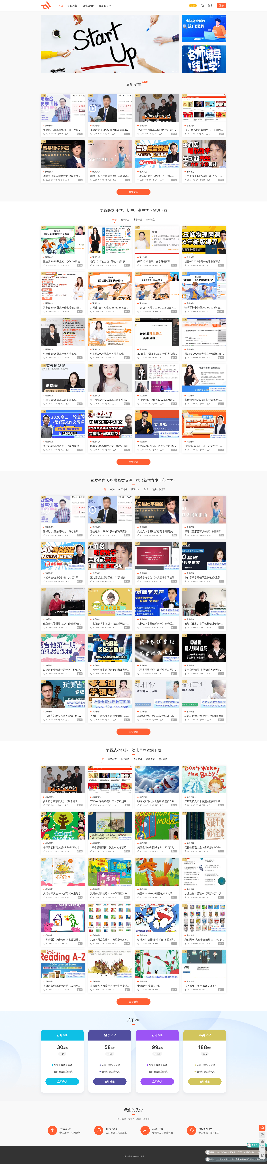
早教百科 (137, 759)
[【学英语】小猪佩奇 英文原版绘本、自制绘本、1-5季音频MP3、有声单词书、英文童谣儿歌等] (63, 918)
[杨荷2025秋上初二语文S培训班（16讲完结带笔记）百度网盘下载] (110, 240)
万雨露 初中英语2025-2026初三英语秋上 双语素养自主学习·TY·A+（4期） (109, 307)
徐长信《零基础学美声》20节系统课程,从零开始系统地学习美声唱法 (156, 623)
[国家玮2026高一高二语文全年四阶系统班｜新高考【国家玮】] (204, 424)
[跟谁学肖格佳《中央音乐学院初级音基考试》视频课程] (157, 556)
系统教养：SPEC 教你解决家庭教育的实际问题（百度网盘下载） (110, 129)
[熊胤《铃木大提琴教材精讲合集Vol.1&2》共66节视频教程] (204, 602)
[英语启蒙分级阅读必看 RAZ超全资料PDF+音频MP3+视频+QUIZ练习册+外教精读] (63, 964)
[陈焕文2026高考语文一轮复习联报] (110, 424)
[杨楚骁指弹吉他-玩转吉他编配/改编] (204, 694)
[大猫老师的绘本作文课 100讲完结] (63, 872)
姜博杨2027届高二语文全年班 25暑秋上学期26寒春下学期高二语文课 (156, 445)
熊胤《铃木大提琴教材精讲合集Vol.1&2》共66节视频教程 (203, 623)
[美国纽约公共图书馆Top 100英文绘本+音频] (157, 826)
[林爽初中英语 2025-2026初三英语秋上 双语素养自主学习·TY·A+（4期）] (157, 286)
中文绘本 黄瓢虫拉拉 (148, 985)
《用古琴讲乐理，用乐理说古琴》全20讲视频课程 (155, 669)
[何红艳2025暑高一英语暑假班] (110, 332)
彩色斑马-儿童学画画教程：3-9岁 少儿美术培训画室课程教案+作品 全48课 (203, 939)
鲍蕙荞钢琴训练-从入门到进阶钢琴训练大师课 (62, 623)
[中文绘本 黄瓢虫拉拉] (157, 964)
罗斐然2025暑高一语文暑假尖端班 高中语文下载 (62, 307)
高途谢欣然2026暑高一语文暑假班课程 (203, 399)
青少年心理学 (158, 489)
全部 (114, 219)
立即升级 (62, 1081)
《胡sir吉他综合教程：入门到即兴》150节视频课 (154, 175)
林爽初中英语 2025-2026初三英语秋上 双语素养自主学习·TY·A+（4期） (156, 307)
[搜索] (202, 5)
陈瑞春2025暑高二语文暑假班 (59, 399)
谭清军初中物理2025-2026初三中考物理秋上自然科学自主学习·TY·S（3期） (203, 307)
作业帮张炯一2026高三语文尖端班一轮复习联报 (109, 399)
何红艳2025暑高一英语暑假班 (107, 353)
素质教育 (104, 5)
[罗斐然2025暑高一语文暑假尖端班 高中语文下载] (63, 286)
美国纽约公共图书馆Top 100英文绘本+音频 (156, 847)
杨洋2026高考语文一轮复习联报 (61, 445)
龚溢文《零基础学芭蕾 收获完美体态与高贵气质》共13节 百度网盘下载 (62, 175)
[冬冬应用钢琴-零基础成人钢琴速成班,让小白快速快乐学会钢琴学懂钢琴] (204, 648)
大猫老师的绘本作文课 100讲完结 (61, 893)
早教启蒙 (72, 5)
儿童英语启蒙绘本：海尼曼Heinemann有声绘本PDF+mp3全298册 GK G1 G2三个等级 (109, 939)
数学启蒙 (125, 759)
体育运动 (123, 489)
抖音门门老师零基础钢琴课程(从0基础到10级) (108, 715)
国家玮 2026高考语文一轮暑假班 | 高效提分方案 (203, 353)
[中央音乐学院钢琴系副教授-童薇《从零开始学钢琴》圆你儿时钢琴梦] (204, 556)
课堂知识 (88, 5)
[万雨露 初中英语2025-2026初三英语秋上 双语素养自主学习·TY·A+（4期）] (110, 286)
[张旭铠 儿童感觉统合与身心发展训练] (63, 108)
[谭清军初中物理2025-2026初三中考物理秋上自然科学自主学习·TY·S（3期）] (204, 286)
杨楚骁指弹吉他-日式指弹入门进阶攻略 (156, 715)
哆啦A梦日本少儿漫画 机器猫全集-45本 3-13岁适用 (156, 801)
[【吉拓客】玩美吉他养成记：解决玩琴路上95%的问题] (63, 694)
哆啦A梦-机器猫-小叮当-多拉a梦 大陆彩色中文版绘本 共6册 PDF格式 (157, 939)
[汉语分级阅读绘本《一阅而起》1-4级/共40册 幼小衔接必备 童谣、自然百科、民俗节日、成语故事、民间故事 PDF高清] (110, 872)
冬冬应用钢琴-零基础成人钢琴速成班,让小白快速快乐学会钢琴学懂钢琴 (203, 669)
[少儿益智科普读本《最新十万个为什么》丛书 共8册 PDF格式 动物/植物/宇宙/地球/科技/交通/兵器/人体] (204, 872)
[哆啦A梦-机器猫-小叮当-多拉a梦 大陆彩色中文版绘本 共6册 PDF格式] (157, 918)
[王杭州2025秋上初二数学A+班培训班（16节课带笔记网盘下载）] (63, 240)
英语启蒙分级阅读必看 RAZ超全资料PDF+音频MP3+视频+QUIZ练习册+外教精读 (62, 985)
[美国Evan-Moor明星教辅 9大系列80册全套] (157, 872)
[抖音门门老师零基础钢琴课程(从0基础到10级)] (110, 694)
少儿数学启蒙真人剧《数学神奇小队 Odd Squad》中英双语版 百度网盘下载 (157, 129)
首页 (60, 5)
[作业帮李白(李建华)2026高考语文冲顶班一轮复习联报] (157, 378)
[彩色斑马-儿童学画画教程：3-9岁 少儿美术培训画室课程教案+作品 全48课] (204, 918)
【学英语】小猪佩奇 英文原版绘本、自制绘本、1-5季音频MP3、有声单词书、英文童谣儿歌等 (62, 939)
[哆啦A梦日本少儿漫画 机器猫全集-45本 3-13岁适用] (157, 779)
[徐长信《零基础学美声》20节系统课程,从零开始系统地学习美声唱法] (157, 602)
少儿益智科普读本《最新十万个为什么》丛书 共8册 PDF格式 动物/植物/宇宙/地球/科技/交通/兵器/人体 (204, 893)
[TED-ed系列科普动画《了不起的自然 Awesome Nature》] (204, 108)
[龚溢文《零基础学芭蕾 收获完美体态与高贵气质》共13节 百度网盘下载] (63, 154)
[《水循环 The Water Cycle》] (204, 964)
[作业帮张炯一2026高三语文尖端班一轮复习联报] (110, 378)
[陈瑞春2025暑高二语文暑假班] (63, 378)
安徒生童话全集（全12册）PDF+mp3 (203, 847)
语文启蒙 (163, 759)
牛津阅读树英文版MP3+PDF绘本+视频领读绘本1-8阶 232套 (61, 847)
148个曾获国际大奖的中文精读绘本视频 (109, 847)
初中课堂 (125, 219)
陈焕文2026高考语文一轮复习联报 (109, 445)
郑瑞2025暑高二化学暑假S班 (153, 261)
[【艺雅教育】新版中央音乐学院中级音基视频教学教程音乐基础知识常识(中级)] (110, 602)
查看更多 (133, 191)
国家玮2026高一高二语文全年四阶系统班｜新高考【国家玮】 (203, 445)
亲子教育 (112, 759)
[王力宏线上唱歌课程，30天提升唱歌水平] (204, 154)
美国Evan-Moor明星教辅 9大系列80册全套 (156, 893)
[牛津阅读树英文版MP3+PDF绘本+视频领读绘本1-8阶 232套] (63, 826)
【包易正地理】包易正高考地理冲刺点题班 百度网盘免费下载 (240, 1145)
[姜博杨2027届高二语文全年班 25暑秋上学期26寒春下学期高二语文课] (157, 424)
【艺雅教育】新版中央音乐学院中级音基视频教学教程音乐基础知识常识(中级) (108, 623)
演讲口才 (135, 489)
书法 (112, 489)
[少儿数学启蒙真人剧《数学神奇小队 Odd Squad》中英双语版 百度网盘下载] (157, 108)
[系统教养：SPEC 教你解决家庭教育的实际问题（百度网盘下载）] (110, 108)
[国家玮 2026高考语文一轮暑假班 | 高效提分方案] (204, 332)
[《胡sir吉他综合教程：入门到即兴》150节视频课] (157, 154)
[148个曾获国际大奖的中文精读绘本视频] (110, 826)
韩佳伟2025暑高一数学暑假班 (59, 353)
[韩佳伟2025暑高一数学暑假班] (63, 332)
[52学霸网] (46, 5)
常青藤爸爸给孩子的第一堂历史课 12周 (109, 985)
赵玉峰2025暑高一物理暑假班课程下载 (203, 261)
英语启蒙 (150, 759)
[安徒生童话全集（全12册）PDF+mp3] (204, 826)
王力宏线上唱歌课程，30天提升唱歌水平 (203, 175)
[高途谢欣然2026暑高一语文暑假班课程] (204, 378)
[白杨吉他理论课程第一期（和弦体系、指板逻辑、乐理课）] (63, 648)
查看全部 (133, 461)
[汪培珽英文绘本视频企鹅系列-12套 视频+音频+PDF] (204, 779)
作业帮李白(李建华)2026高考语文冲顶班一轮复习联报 (156, 399)
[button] (172, 71)
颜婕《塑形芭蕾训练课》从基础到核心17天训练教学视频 (108, 175)
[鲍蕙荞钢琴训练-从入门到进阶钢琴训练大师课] (63, 602)
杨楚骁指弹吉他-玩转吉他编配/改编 (204, 715)
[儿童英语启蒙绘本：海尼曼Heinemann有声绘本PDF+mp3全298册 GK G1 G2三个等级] (110, 918)
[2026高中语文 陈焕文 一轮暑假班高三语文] (157, 332)
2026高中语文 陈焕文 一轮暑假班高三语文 (156, 353)
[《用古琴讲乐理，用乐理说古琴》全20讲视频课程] (157, 648)
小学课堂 (137, 219)
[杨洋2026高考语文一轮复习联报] (63, 424)
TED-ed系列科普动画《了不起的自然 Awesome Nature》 (203, 129)
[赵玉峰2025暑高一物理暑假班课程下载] (204, 240)
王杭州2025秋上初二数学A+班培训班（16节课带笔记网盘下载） (62, 261)
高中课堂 (150, 219)
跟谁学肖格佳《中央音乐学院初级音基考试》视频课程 (155, 577)
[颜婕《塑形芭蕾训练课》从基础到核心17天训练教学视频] (110, 154)
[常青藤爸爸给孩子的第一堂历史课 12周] (110, 964)
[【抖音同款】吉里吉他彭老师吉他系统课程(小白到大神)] (110, 648)
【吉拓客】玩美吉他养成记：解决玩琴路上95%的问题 (61, 715)
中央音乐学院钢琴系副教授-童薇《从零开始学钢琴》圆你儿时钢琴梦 (203, 577)
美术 (146, 489)
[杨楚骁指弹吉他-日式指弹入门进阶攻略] (157, 694)
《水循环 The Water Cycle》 (200, 985)
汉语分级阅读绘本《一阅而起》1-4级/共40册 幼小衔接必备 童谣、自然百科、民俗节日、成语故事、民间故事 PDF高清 (109, 893)
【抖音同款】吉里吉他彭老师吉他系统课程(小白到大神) (108, 669)
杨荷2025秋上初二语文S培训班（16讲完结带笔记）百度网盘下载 (109, 261)
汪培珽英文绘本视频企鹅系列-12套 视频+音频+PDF (203, 801)
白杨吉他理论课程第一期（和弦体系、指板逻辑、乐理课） (61, 669)
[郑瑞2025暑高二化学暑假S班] (157, 240)
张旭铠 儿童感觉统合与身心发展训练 (62, 129)
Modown (136, 1156)
